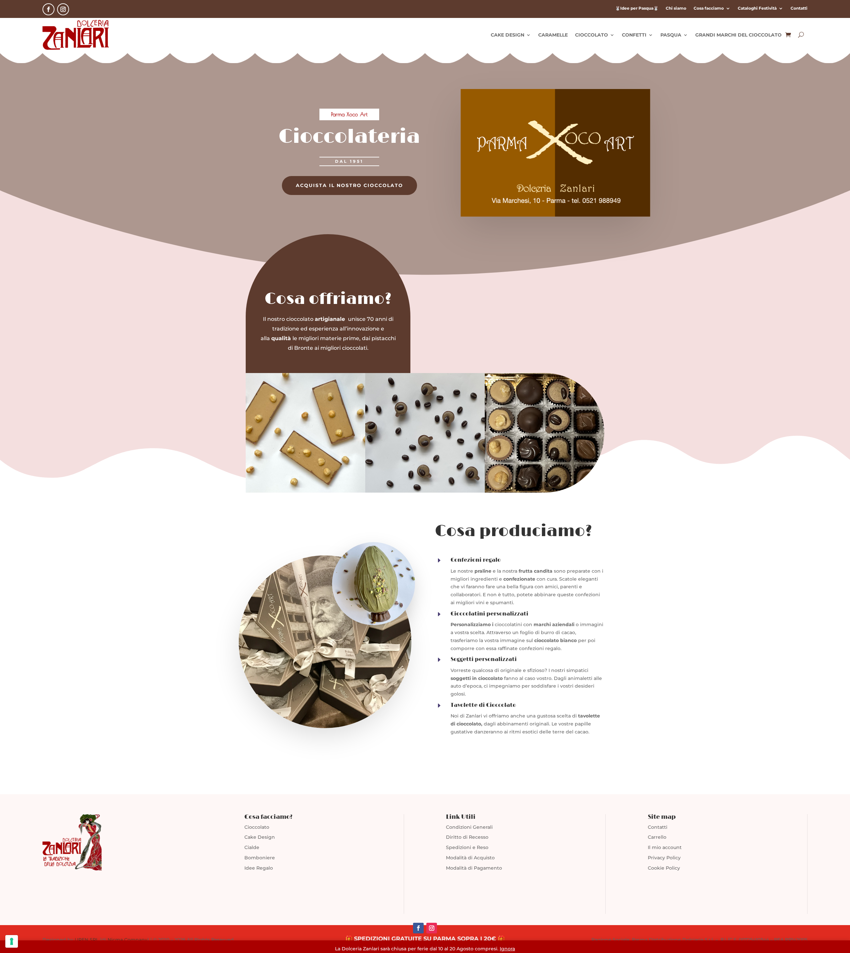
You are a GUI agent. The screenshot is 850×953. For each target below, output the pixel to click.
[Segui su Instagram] (63, 9)
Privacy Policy (664, 858)
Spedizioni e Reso (467, 847)
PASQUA (670, 35)
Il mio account (665, 847)
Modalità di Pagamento (474, 868)
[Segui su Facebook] (48, 9)
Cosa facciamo (709, 8)
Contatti (799, 8)
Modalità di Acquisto (470, 858)
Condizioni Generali (469, 827)
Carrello (657, 837)
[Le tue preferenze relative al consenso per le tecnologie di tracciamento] (11, 941)
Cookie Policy (664, 868)
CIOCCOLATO (591, 35)
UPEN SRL (87, 940)
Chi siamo (676, 8)
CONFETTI (634, 35)
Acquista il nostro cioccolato (349, 185)
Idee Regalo (258, 868)
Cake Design (259, 837)
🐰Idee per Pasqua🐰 (636, 8)
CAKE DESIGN (507, 35)
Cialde (251, 847)
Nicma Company (127, 940)
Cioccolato (256, 827)
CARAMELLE (553, 35)
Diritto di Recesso (467, 837)
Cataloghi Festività (757, 8)
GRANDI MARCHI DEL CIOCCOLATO (738, 35)
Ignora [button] (507, 949)
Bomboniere (259, 858)
